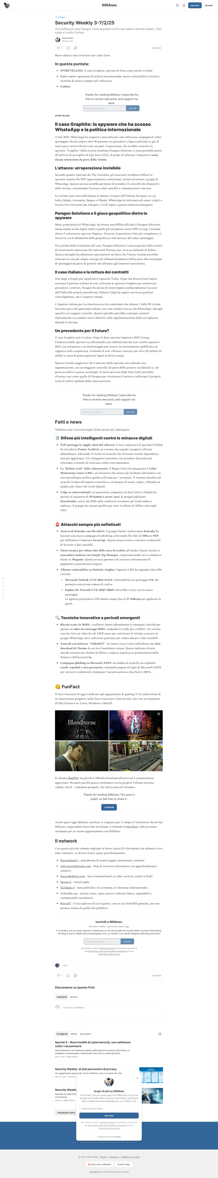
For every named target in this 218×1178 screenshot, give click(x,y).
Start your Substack (101, 1164)
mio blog (131, 827)
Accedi (209, 5)
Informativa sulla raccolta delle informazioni (107, 1125)
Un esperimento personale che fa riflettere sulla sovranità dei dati (88, 1073)
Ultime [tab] (73, 1034)
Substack (93, 1171)
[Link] (50, 64)
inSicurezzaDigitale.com (75, 866)
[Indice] (3, 589)
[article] (109, 1051)
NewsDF (65, 903)
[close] (137, 1078)
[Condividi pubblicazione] (184, 5)
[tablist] (67, 997)
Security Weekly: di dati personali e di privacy (86, 1069)
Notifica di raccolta (130, 1156)
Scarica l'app (123, 1164)
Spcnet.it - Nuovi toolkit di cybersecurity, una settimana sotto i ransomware (93, 1044)
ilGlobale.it (67, 888)
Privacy (103, 1156)
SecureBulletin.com (72, 876)
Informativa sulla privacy (109, 1128)
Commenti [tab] (62, 997)
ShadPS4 (73, 778)
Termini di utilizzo (107, 1122)
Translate (61, 17)
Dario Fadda (67, 38)
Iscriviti (195, 5)
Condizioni (114, 1156)
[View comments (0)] (68, 48)
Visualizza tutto (66, 1112)
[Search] (177, 5)
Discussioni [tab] (85, 1034)
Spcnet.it (65, 882)
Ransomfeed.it (69, 860)
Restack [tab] (74, 997)
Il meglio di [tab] (62, 1034)
